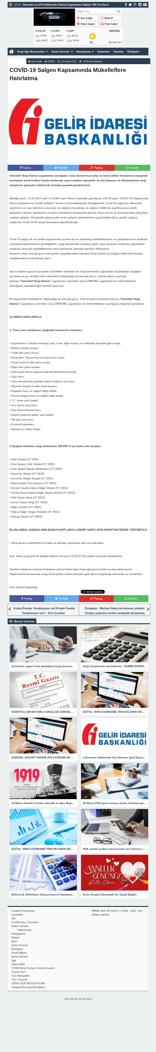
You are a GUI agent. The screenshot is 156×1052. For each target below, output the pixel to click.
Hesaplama (83, 51)
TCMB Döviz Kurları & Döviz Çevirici (33, 968)
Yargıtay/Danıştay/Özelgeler (28, 987)
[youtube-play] (145, 4)
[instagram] (140, 4)
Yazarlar (118, 51)
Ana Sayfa (86, 18)
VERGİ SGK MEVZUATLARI (28, 983)
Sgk (13, 960)
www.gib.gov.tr (87, 276)
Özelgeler (133, 51)
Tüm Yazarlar (19, 979)
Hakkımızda (17, 59)
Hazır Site (69, 999)
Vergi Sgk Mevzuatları (31, 51)
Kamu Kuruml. (61, 51)
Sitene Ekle (18, 964)
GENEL (51, 61)
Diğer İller (116, 42)
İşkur (14, 941)
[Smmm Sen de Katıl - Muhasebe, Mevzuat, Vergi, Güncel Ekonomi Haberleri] (54, 17)
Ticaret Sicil (18, 971)
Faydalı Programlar (23, 910)
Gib (13, 918)
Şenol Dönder (19, 956)
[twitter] (130, 4)
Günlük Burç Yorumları (25, 922)
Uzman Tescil (85, 999)
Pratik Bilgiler (19, 952)
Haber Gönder (20, 926)
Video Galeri (87, 24)
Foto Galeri (111, 24)
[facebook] (126, 4)
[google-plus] (135, 4)
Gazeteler (103, 51)
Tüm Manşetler (20, 975)
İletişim (108, 18)
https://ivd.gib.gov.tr (33, 253)
